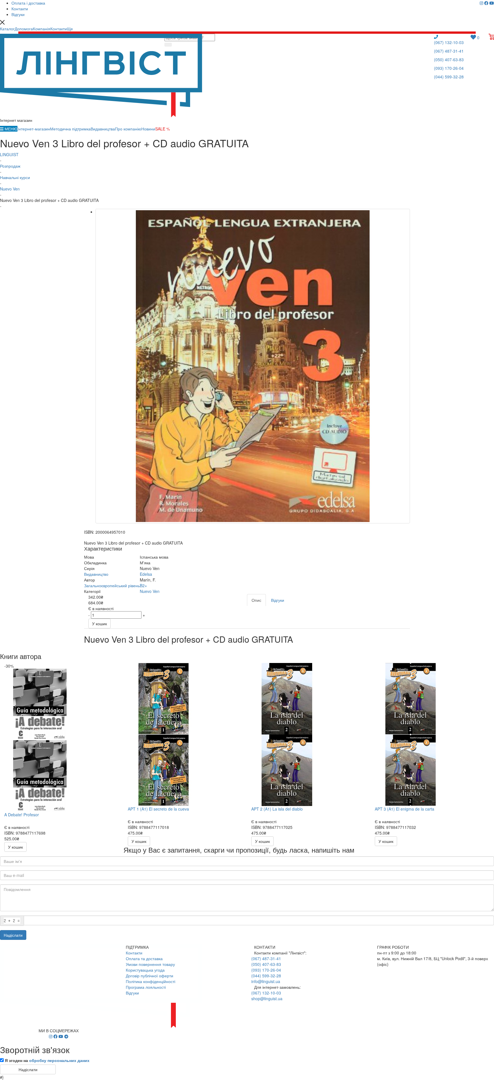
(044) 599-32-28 (449, 77)
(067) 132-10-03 (449, 42)
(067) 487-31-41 (449, 51)
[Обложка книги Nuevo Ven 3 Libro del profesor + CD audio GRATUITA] (252, 366)
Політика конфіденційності (150, 981)
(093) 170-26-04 (449, 68)
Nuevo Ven (150, 591)
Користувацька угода (145, 970)
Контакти (134, 953)
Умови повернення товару (150, 964)
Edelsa (146, 574)
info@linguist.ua (265, 981)
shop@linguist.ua (266, 998)
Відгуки (132, 993)
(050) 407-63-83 (449, 59)
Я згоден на (47, 1060)
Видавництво (96, 574)
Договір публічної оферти (149, 975)
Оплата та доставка (144, 958)
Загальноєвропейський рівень (112, 585)
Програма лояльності (146, 987)
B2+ (143, 585)
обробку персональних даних (59, 1060)
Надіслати (13, 935)
